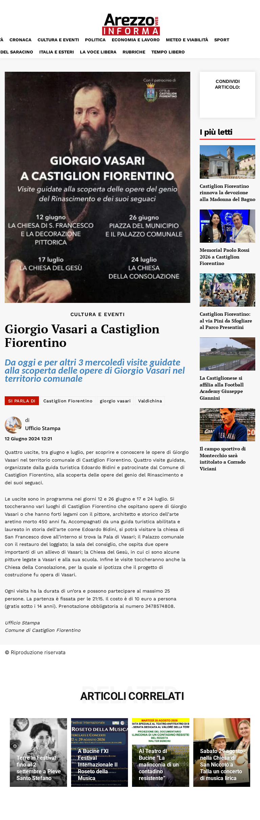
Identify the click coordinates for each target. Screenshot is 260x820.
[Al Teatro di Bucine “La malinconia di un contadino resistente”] (160, 752)
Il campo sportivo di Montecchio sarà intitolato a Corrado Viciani (223, 458)
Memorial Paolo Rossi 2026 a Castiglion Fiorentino (225, 256)
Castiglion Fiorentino (68, 400)
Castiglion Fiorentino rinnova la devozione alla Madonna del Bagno (227, 192)
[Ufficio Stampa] (15, 425)
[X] (227, 102)
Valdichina (150, 400)
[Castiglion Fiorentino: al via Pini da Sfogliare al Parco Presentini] (227, 290)
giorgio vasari (115, 400)
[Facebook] (211, 102)
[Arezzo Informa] (131, 24)
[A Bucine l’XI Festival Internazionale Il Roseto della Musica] (99, 752)
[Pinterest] (242, 102)
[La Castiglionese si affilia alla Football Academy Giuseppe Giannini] (227, 354)
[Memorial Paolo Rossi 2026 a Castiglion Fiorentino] (227, 226)
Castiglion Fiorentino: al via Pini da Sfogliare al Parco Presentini (226, 320)
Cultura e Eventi (97, 314)
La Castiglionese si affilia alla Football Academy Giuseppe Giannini (222, 388)
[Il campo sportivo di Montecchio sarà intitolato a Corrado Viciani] (227, 424)
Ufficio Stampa (43, 428)
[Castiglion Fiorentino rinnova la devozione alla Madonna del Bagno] (227, 161)
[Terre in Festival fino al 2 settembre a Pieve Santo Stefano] (38, 752)
